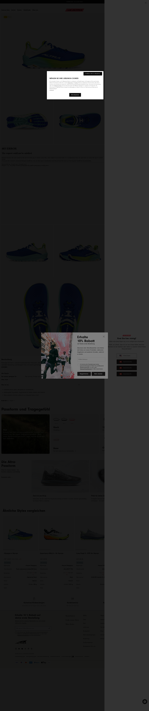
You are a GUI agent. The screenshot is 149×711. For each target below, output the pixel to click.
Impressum (51, 90)
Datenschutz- (70, 82)
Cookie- (76, 82)
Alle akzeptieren (75, 94)
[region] (75, 85)
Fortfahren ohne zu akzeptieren (92, 73)
